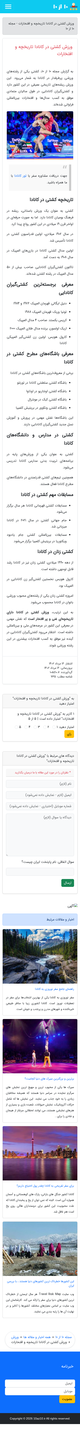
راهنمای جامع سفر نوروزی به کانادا (54, 989)
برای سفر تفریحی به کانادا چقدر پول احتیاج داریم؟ (45, 1186)
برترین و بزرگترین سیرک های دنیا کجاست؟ (49, 1079)
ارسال (67, 882)
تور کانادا (20, 175)
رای (69, 733)
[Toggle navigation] (8, 6)
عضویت (67, 1399)
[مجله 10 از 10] (62, 7)
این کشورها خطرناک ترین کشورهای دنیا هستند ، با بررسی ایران (40, 1283)
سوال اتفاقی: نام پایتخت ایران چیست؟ (48, 862)
